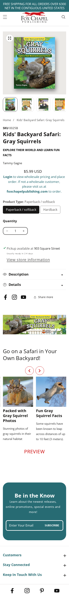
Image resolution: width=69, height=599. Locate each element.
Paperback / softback (21, 210)
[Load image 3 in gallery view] (43, 104)
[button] (39, 370)
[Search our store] (64, 17)
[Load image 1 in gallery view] (10, 104)
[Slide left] (3, 104)
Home (7, 120)
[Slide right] (66, 104)
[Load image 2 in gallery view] (27, 104)
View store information (28, 259)
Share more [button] (45, 297)
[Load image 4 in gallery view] (60, 104)
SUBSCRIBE (52, 525)
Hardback (51, 210)
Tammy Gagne (12, 163)
